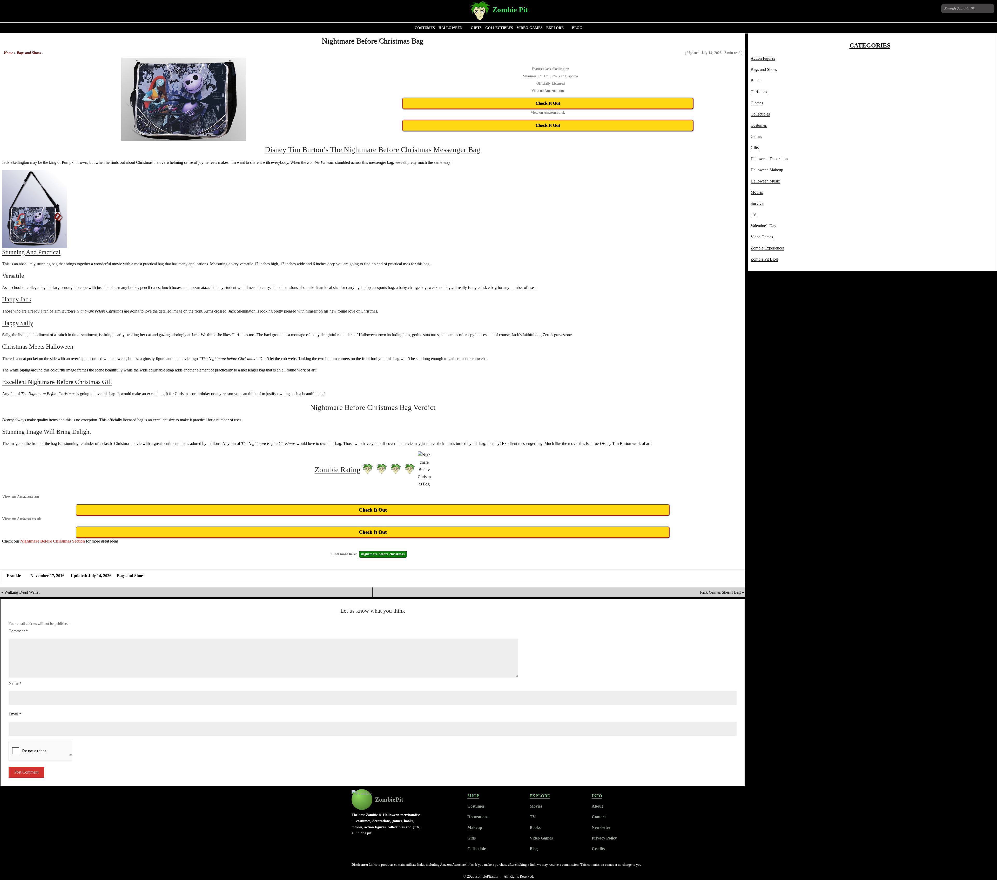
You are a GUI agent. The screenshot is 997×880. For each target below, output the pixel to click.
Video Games (530, 28)
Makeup (474, 827)
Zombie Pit (510, 9)
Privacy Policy (604, 838)
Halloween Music (765, 181)
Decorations (477, 817)
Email (15, 714)
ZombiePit (389, 799)
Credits (598, 849)
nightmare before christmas (383, 554)
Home (8, 53)
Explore (555, 28)
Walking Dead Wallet (21, 592)
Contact (599, 817)
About (597, 806)
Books (756, 80)
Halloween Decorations (770, 159)
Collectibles (499, 28)
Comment (18, 631)
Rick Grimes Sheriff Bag (720, 592)
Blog (577, 28)
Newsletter (601, 827)
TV (753, 214)
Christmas (759, 92)
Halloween (450, 28)
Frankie (14, 575)
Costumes (425, 28)
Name (15, 683)
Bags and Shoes (29, 53)
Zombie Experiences (767, 248)
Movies (757, 192)
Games (756, 136)
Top (984, 867)
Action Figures (763, 58)
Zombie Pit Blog (764, 259)
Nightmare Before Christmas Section (52, 541)
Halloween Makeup (767, 170)
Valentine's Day (763, 226)
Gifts (476, 28)
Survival (757, 203)
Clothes (757, 103)
